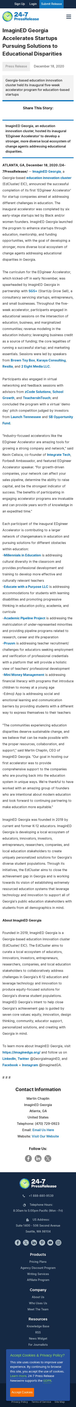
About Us (38, 1297)
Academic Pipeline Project (24, 618)
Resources (38, 1319)
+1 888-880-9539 (41, 1195)
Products (38, 1255)
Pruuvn (9, 643)
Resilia (7, 366)
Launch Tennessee (26, 417)
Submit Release (51, 4)
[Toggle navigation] (69, 16)
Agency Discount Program (38, 1268)
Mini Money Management (24, 675)
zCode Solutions (38, 392)
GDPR (47, 1380)
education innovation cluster (49, 178)
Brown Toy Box (23, 360)
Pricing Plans (38, 1261)
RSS (38, 1332)
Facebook (10, 1065)
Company (38, 1290)
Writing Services (38, 1274)
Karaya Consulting (51, 360)
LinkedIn (9, 1058)
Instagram (30, 1065)
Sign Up (19, 4)
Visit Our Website (45, 1136)
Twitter (23, 1058)
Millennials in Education (22, 555)
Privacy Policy (19, 1402)
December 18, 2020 (49, 66)
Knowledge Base (38, 1326)
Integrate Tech (58, 454)
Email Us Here (43, 1130)
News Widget (38, 1338)
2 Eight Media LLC (35, 366)
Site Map (60, 1402)
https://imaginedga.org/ (21, 1052)
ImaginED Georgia (46, 171)
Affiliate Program (38, 1280)
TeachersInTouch (36, 398)
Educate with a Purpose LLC (26, 586)
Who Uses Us (38, 1303)
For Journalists (38, 1344)
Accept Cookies (22, 1392)
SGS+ (33, 291)
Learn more (18, 1376)
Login (33, 4)
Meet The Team (38, 1309)
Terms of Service (41, 1402)
